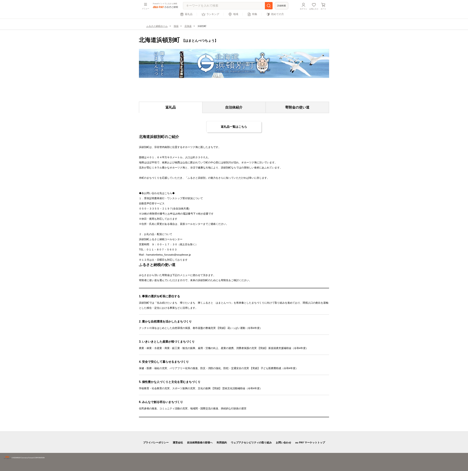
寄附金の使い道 (297, 107)
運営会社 (178, 442)
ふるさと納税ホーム (157, 26)
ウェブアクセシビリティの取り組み (251, 442)
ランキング (212, 14)
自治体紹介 (234, 107)
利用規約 (222, 442)
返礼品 (189, 14)
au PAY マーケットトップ (310, 442)
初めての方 (277, 14)
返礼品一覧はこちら (234, 126)
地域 (235, 14)
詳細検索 (281, 5)
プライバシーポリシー (156, 442)
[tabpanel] (234, 63)
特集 (254, 14)
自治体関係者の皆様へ (200, 442)
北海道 (188, 26)
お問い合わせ (283, 442)
